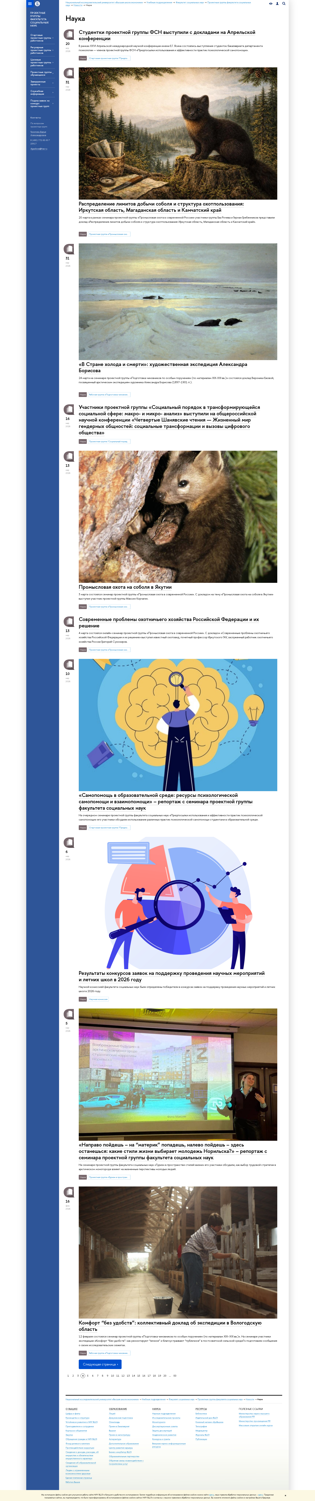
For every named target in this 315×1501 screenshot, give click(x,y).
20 (164, 1375)
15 (138, 1375)
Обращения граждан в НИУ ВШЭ (81, 1439)
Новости (250, 1399)
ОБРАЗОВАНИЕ (118, 1409)
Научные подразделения (164, 1413)
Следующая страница (99, 1364)
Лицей (112, 1413)
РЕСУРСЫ (201, 1409)
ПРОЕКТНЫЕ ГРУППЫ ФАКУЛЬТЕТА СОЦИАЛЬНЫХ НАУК (39, 19)
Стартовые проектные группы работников (41, 37)
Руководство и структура (77, 1417)
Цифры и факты (73, 1413)
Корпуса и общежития (76, 1430)
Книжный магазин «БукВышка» (209, 1422)
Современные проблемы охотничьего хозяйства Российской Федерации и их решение (169, 622)
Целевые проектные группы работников (41, 62)
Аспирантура (115, 1439)
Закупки (69, 1434)
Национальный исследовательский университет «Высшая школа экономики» (102, 1399)
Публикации (201, 1439)
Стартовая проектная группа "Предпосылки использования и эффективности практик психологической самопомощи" (109, 58)
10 (112, 1375)
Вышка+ (112, 1430)
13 (128, 1375)
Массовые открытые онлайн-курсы (256, 1425)
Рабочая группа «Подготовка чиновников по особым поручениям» (109, 394)
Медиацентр (202, 1430)
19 (159, 1375)
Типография (201, 1426)
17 (149, 1375)
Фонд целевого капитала (78, 1443)
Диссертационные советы (165, 1426)
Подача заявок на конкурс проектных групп (40, 103)
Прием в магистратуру (119, 1434)
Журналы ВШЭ (203, 1434)
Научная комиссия (98, 999)
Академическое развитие (164, 1434)
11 (117, 1375)
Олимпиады (114, 1422)
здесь (211, 1494)
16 (143, 1375)
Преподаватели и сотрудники (80, 1426)
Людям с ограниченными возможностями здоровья (78, 1472)
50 (175, 1375)
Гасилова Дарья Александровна (38, 133)
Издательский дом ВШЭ (207, 1417)
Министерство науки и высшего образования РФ (254, 1415)
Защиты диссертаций (162, 1430)
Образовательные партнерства (124, 1456)
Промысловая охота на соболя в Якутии (125, 586)
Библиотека (201, 1413)
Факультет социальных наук (181, 1399)
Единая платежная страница (79, 1477)
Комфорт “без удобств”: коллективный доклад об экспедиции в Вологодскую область (170, 1326)
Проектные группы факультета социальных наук (220, 1399)
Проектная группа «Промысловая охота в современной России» (109, 234)
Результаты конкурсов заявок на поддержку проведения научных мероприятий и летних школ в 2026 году (172, 976)
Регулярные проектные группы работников (41, 50)
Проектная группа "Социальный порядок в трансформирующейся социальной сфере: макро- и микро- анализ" (109, 441)
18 (154, 1375)
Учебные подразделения (154, 1399)
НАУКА (156, 1409)
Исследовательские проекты (166, 1417)
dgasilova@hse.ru (39, 148)
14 (133, 1375)
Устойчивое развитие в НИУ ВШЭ (82, 1422)
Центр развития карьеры (121, 1447)
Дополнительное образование (124, 1443)
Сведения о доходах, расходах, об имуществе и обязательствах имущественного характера (82, 1455)
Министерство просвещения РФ (255, 1421)
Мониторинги (158, 1422)
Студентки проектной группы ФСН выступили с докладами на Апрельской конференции (167, 35)
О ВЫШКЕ (71, 1409)
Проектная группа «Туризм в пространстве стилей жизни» (109, 1177)
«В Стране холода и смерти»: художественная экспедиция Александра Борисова (163, 367)
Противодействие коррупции (80, 1447)
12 (123, 1375)
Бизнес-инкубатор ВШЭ (120, 1452)
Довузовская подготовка (121, 1417)
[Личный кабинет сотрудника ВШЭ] (277, 3)
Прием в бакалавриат (119, 1426)
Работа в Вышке (73, 1482)
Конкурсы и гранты (161, 1439)
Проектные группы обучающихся (41, 73)
